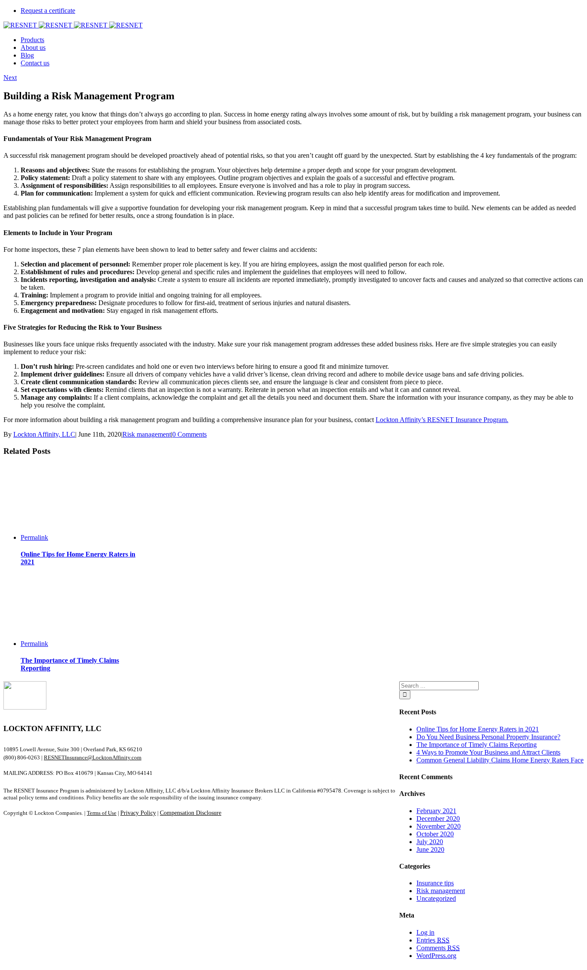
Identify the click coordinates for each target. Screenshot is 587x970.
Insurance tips (435, 883)
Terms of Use (101, 813)
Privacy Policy (138, 813)
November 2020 (438, 826)
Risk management (146, 434)
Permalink (34, 537)
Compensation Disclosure (190, 813)
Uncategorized (436, 898)
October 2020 (435, 834)
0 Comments (189, 434)
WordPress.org (436, 955)
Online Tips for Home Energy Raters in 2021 (477, 729)
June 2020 (430, 849)
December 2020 (438, 818)
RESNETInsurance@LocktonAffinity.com (92, 757)
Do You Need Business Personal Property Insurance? (488, 737)
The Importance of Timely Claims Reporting (476, 744)
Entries (432, 940)
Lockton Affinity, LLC (44, 434)
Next (10, 77)
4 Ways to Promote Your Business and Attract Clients (488, 752)
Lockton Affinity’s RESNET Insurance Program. (442, 419)
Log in (425, 932)
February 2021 (436, 810)
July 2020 (429, 841)
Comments (438, 948)
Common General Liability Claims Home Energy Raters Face (500, 760)
